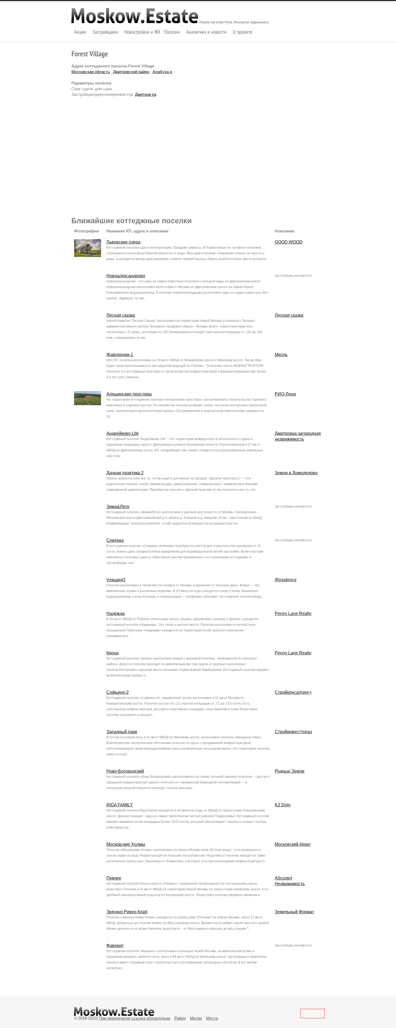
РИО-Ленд (285, 394)
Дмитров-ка (145, 94)
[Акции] (80, 31)
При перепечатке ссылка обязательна (134, 1018)
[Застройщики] (105, 31)
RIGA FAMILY (119, 805)
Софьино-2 (117, 692)
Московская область (90, 71)
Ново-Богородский (125, 771)
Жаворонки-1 (119, 354)
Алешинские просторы (129, 394)
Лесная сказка (120, 315)
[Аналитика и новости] (206, 31)
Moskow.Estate (134, 15)
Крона (112, 653)
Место (212, 1018)
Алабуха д (162, 71)
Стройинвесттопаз (293, 731)
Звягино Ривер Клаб (126, 911)
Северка (115, 540)
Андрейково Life (122, 433)
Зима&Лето (117, 506)
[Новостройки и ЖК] (142, 31)
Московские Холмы (125, 844)
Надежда (115, 613)
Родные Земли (289, 771)
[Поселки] (172, 31)
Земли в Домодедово (296, 473)
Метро (196, 1018)
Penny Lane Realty (293, 613)
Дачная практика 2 (125, 473)
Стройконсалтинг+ (293, 692)
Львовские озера (123, 242)
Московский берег (293, 844)
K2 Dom (282, 805)
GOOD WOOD (289, 242)
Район (180, 1018)
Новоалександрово (125, 275)
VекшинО (115, 579)
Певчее (113, 878)
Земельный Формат (294, 911)
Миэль (281, 354)
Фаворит (115, 945)
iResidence (286, 579)
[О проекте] (242, 31)
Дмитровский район (131, 71)
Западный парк (121, 731)
